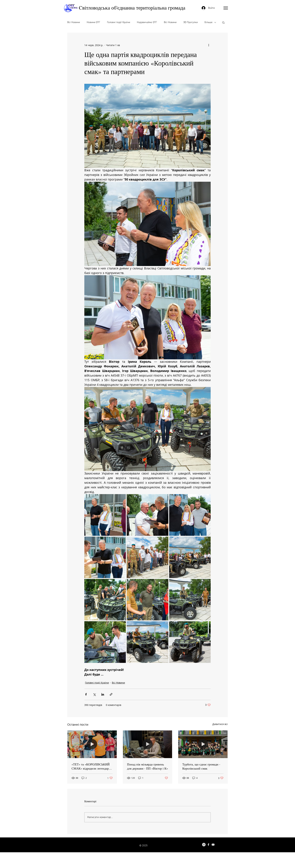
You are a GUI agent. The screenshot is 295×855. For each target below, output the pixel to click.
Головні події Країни (118, 22)
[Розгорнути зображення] (105, 515)
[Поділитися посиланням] (111, 694)
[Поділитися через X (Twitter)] (94, 694)
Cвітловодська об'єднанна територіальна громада (132, 7)
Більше (209, 22)
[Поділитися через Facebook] (86, 694)
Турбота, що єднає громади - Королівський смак (201, 766)
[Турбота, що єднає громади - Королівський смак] (203, 744)
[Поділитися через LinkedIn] (102, 694)
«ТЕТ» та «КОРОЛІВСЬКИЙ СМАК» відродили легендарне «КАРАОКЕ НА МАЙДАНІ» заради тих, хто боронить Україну (92, 766)
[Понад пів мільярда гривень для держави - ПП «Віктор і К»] (147, 744)
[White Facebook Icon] (208, 844)
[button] (225, 8)
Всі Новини (73, 22)
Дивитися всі (220, 724)
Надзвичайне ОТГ (147, 22)
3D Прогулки (190, 22)
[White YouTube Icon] (213, 844)
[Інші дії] (209, 45)
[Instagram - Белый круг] (204, 844)
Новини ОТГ (93, 22)
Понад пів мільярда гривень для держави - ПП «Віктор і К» (147, 766)
